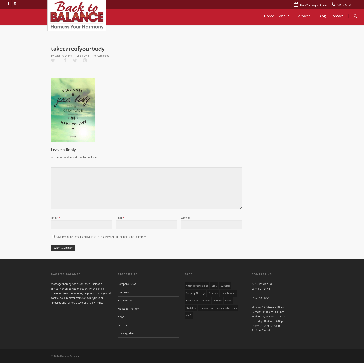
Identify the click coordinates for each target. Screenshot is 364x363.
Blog (322, 15)
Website (185, 218)
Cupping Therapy (195, 293)
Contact (336, 15)
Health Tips (192, 300)
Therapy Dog (206, 307)
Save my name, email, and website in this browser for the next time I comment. (102, 237)
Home (269, 15)
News (121, 317)
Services (303, 15)
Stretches (191, 307)
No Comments (101, 55)
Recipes (122, 325)
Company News (127, 284)
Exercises (123, 292)
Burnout (225, 285)
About (284, 15)
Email (120, 218)
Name (55, 218)
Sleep (228, 300)
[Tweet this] (75, 60)
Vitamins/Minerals (227, 307)
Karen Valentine (63, 55)
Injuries (206, 300)
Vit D (188, 315)
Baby (214, 285)
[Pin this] (84, 60)
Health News (125, 300)
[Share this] (65, 60)
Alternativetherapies (197, 285)
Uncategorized (126, 333)
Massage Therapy (128, 308)
